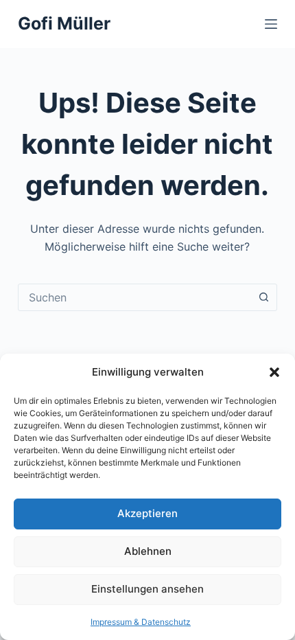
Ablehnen (148, 551)
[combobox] (134, 297)
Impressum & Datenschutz (141, 622)
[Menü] (271, 24)
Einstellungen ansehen (147, 588)
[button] (274, 372)
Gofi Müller (64, 23)
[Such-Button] (263, 297)
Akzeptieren (147, 513)
